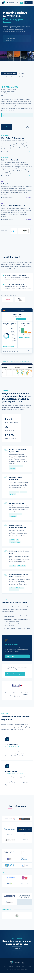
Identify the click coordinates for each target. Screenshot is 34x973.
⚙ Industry (13, 76)
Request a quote (11, 656)
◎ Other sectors (7, 80)
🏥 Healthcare (22, 76)
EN (21, 3)
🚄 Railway (21, 73)
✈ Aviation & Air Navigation (9, 73)
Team (23, 966)
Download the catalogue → (15, 674)
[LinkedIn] (23, 963)
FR (18, 3)
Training (18, 966)
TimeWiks (11, 966)
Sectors (5, 966)
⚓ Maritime (5, 76)
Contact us (17, 948)
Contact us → (29, 152)
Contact (28, 3)
